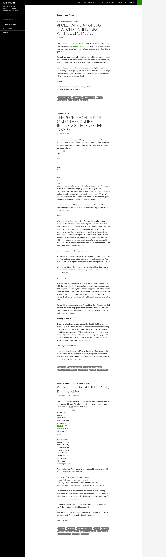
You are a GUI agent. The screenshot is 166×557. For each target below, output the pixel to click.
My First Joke (122, 2)
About (79, 2)
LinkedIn (105, 528)
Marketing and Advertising (68, 531)
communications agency (93, 367)
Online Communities (88, 531)
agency (95, 194)
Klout (99, 97)
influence (70, 401)
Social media (73, 100)
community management (67, 370)
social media (73, 21)
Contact (132, 2)
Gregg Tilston (78, 46)
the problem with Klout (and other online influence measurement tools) (81, 123)
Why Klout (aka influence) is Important (83, 389)
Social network (64, 534)
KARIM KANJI (9, 2)
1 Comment (75, 395)
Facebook (77, 97)
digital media (62, 21)
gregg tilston (89, 97)
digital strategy (65, 97)
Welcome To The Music (91, 2)
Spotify (76, 534)
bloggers (62, 367)
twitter (86, 383)
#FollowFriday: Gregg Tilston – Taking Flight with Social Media (79, 29)
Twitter (84, 100)
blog (59, 383)
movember (62, 100)
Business (61, 528)
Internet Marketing (84, 528)
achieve (60, 426)
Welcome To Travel (108, 2)
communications (75, 367)
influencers (83, 370)
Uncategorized (63, 113)
